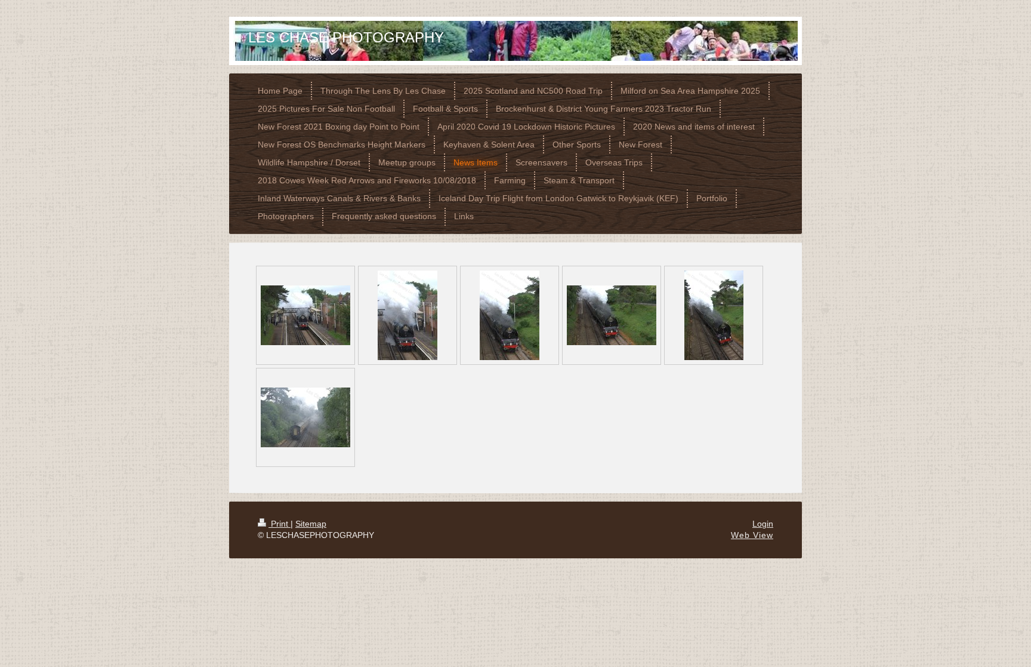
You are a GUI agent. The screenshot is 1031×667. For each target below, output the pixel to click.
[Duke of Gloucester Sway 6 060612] (305, 417)
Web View (752, 535)
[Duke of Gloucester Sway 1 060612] (305, 315)
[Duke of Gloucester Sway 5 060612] (713, 315)
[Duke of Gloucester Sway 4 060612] (611, 315)
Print (279, 523)
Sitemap (310, 523)
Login (762, 523)
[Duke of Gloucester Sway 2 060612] (407, 315)
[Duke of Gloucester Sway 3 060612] (509, 315)
